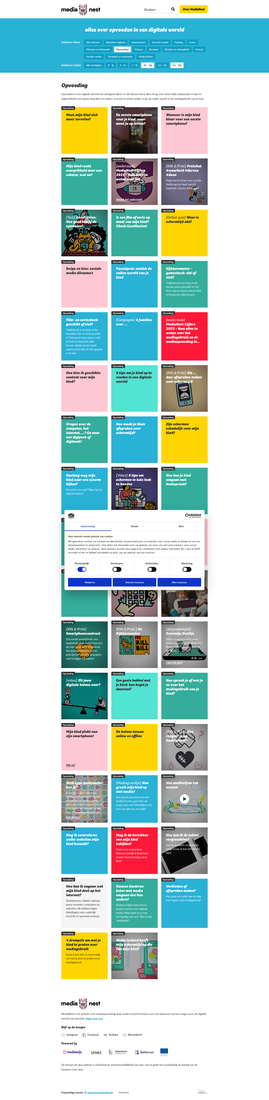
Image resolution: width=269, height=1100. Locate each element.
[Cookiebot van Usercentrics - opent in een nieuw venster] (187, 515)
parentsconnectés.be (100, 1092)
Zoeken (149, 9)
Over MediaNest (194, 9)
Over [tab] (181, 526)
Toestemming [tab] (88, 526)
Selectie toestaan (134, 582)
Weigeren (90, 582)
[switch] (117, 569)
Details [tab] (134, 526)
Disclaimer (124, 1092)
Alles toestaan (179, 582)
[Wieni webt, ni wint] (203, 1091)
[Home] (80, 9)
